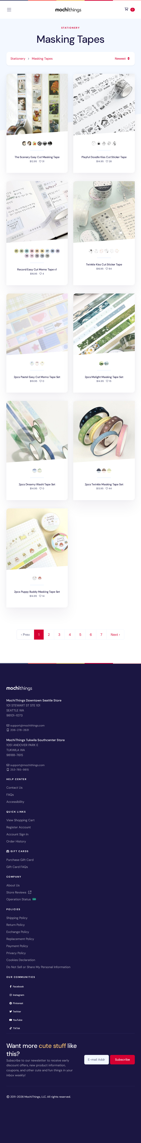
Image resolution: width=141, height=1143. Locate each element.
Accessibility (15, 802)
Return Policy (15, 925)
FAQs (10, 795)
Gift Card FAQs (17, 867)
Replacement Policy (20, 939)
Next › (115, 634)
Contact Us (14, 788)
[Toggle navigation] (9, 9)
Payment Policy (17, 946)
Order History (16, 841)
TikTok (17, 1028)
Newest (121, 59)
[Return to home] (68, 9)
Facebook (19, 986)
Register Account (18, 827)
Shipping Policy (17, 918)
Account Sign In (17, 834)
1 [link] (38, 634)
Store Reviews (16, 892)
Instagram (19, 995)
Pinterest (19, 1003)
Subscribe (125, 1059)
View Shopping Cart (20, 820)
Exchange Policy (17, 932)
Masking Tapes (70, 39)
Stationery (70, 27)
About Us (13, 885)
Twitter (18, 1011)
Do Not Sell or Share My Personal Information (38, 967)
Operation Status (19, 899)
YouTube (18, 1019)
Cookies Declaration (20, 960)
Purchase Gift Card (20, 860)
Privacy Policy (16, 953)
